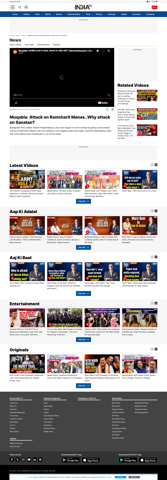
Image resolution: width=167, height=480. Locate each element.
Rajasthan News (141, 406)
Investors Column (16, 419)
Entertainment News (51, 416)
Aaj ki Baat (29, 44)
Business (137, 14)
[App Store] (91, 460)
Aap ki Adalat (15, 44)
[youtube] (29, 459)
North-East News (118, 419)
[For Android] (128, 460)
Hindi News (14, 422)
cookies (109, 477)
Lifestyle (111, 14)
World (47, 14)
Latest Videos (24, 165)
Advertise (13, 409)
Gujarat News (117, 431)
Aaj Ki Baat (21, 257)
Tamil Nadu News (118, 422)
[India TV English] (83, 7)
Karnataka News (118, 438)
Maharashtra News (142, 403)
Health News (48, 431)
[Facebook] (12, 459)
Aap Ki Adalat (23, 211)
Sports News (48, 419)
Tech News (48, 422)
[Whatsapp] (107, 109)
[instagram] (23, 459)
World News (48, 406)
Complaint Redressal (17, 412)
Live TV (12, 425)
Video (17, 35)
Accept (120, 477)
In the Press (14, 416)
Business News (49, 428)
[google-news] (40, 459)
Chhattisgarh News (119, 428)
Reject (134, 477)
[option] (27, 184)
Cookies (30, 477)
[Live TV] (154, 7)
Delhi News (116, 406)
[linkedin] (34, 459)
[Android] (149, 1)
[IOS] (147, 1)
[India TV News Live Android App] (70, 460)
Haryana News (117, 409)
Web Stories (14, 431)
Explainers (47, 425)
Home (15, 14)
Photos (99, 14)
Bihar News (116, 403)
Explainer (150, 14)
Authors (12, 428)
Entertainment (74, 14)
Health (124, 14)
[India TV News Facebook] (152, 1)
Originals (56, 44)
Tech (88, 14)
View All (81, 201)
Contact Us (14, 403)
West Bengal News (141, 412)
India (37, 14)
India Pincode (15, 446)
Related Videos (133, 85)
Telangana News (141, 409)
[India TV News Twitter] (154, 1)
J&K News (116, 435)
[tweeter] (17, 459)
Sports (59, 14)
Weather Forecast (16, 443)
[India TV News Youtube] (156, 1)
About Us (13, 406)
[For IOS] (148, 460)
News (23, 35)
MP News (115, 416)
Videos (26, 14)
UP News (115, 425)
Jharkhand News (118, 412)
